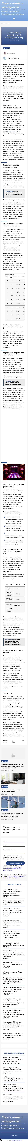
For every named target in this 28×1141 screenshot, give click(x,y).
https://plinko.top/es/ (12, 131)
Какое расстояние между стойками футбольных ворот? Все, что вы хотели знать (14, 1088)
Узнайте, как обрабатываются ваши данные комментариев (12, 868)
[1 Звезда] (22, 740)
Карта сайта (15, 1135)
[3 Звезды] (12, 742)
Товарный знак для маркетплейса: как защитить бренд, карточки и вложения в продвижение (14, 953)
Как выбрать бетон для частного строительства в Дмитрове (12, 964)
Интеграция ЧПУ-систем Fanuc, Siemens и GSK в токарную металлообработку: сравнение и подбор (13, 1002)
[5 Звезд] (14, 742)
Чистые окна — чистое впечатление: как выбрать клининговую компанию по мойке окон (13, 911)
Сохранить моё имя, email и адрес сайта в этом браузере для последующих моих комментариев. (13, 857)
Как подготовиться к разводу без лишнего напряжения (13, 902)
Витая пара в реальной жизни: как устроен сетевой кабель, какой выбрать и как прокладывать (14, 990)
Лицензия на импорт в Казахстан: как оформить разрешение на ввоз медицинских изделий (12, 892)
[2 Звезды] (23, 740)
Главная (3, 24)
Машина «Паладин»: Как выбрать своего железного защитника (12, 1071)
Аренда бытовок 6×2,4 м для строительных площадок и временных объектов (13, 1035)
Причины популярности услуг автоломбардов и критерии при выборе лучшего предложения (14, 1099)
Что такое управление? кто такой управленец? (13, 1079)
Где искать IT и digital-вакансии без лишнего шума (13, 944)
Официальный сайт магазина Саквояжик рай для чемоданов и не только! (13, 1061)
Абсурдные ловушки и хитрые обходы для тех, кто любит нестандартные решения (14, 980)
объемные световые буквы (12, 972)
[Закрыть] (1, 1140)
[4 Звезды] (13, 742)
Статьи (9, 24)
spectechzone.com (16, 1140)
